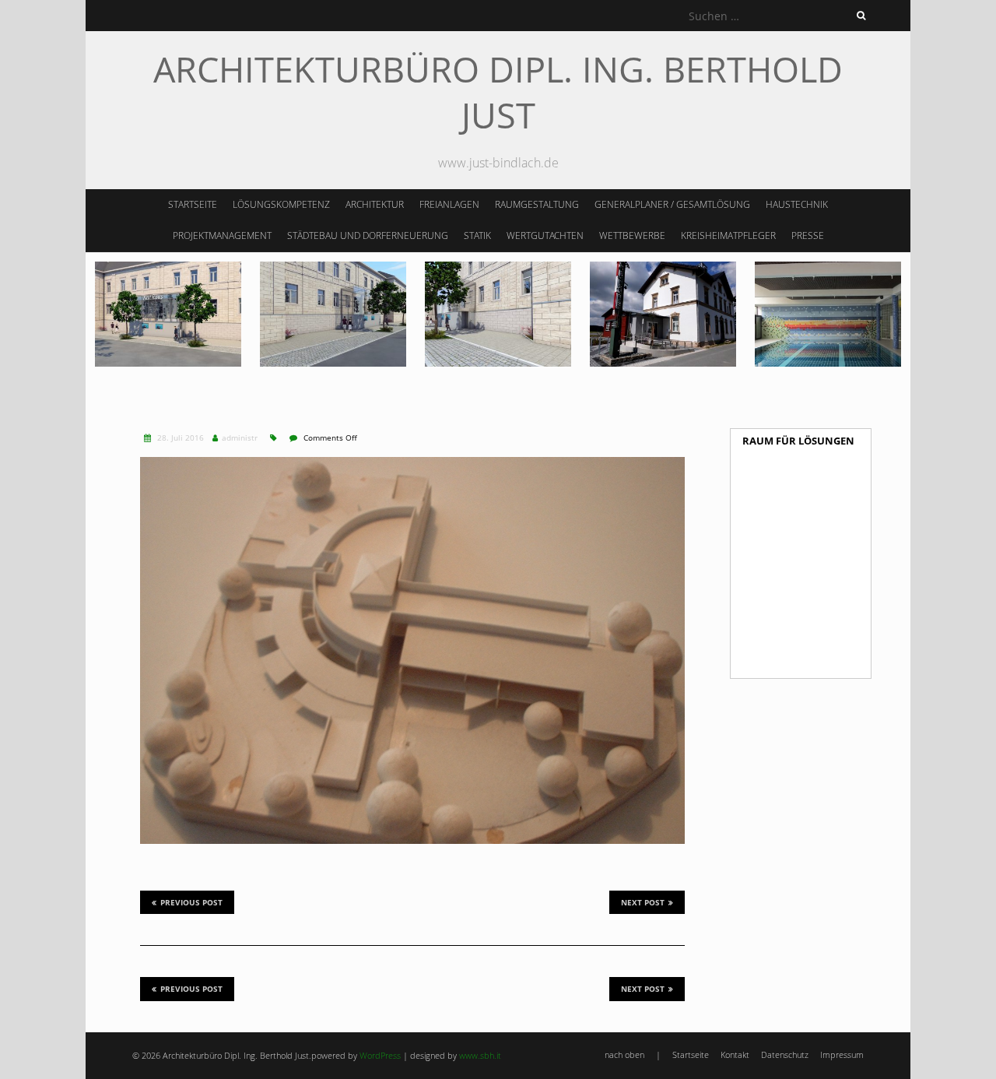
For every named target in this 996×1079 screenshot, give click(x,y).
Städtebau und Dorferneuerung (367, 235)
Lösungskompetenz (281, 204)
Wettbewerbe (632, 235)
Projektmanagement (222, 235)
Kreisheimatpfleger (728, 235)
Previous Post (191, 902)
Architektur (374, 204)
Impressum (842, 1054)
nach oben (624, 1054)
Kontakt (735, 1054)
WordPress (380, 1055)
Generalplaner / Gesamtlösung (672, 204)
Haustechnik (797, 204)
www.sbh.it (480, 1055)
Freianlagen (449, 204)
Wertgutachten (545, 235)
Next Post (643, 902)
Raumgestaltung (537, 204)
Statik (477, 235)
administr (240, 437)
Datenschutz (784, 1054)
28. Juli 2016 (179, 437)
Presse (807, 235)
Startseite (192, 204)
